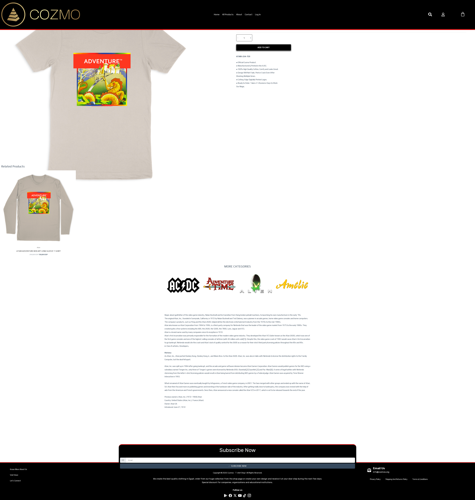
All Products (227, 14)
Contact (248, 14)
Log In (258, 14)
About (239, 14)
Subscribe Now (238, 466)
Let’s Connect (15, 481)
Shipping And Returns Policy (396, 479)
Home (216, 14)
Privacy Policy (375, 479)
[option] (183, 290)
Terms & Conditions (420, 479)
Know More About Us (18, 469)
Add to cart (264, 47)
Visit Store (14, 475)
